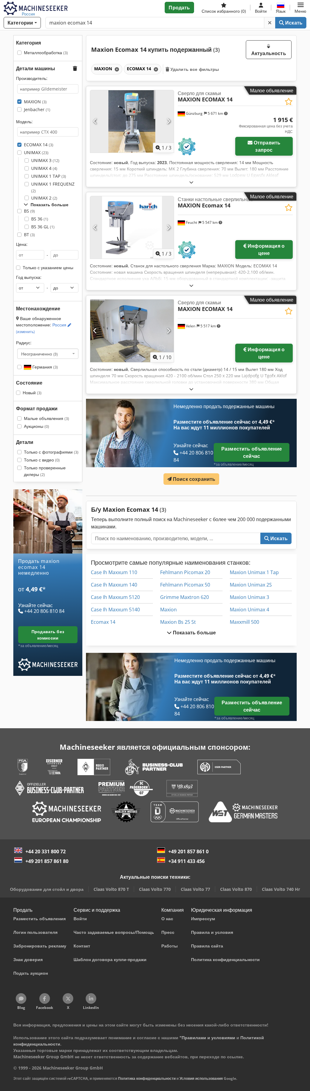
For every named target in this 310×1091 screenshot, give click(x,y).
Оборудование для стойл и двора (47, 889)
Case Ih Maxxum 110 (114, 572)
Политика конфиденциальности (147, 1078)
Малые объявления (46, 418)
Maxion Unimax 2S (251, 584)
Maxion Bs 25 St (178, 622)
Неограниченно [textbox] (39, 354)
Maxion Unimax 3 (249, 597)
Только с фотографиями (51, 452)
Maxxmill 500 (244, 622)
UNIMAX (36, 152)
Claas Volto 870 (236, 889)
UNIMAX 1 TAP (48, 176)
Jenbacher (37, 109)
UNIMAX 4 (44, 168)
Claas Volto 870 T (111, 889)
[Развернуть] (191, 182)
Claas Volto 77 (195, 889)
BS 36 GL (42, 227)
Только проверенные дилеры (45, 471)
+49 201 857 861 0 (188, 851)
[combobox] (47, 354)
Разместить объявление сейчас (251, 452)
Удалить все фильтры (194, 69)
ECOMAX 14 (38, 144)
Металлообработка (46, 52)
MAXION (35, 101)
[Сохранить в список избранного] (289, 102)
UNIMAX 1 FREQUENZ (52, 187)
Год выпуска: (28, 277)
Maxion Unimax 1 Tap (254, 572)
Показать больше (194, 632)
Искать (293, 22)
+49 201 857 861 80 (46, 861)
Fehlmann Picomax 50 (185, 584)
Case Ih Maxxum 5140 (115, 609)
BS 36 (39, 219)
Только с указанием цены (48, 267)
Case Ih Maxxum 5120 (115, 597)
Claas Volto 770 (155, 889)
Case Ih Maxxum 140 (114, 584)
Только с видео (42, 460)
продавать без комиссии (47, 635)
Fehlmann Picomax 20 (185, 572)
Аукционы (36, 426)
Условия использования (201, 1078)
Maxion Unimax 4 (249, 609)
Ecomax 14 (103, 622)
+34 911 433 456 (186, 861)
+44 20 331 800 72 (45, 851)
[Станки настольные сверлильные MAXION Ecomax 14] (132, 227)
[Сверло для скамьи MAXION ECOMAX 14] (132, 121)
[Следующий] (168, 121)
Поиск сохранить (194, 479)
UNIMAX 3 (45, 160)
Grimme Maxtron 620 (184, 597)
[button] (300, 7)
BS (29, 211)
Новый (32, 392)
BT (29, 234)
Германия (44, 367)
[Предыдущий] (95, 121)
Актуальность (268, 53)
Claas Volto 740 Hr (281, 889)
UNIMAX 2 (44, 198)
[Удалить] (269, 22)
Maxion (168, 609)
